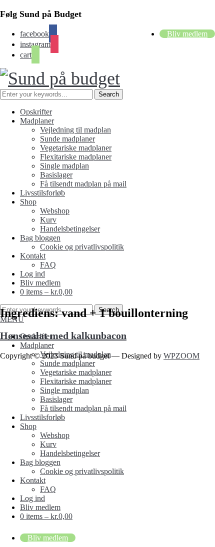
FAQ (48, 264)
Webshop (55, 210)
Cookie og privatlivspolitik (82, 246)
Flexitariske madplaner (76, 156)
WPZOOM (182, 356)
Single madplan (64, 166)
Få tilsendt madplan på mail (83, 184)
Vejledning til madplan (75, 130)
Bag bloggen (40, 238)
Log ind (32, 274)
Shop (28, 202)
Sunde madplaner (67, 138)
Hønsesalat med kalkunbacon (63, 335)
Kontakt (33, 256)
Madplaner (37, 120)
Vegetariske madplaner (76, 148)
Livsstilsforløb (42, 192)
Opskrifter (36, 112)
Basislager (56, 174)
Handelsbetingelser (70, 228)
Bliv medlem (187, 34)
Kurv (48, 220)
